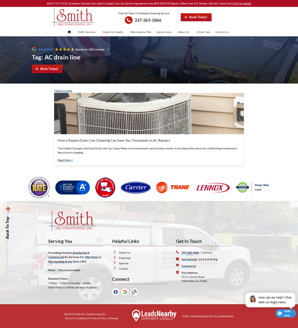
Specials (124, 263)
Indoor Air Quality (113, 31)
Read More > (65, 160)
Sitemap (113, 318)
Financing (124, 257)
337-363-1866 (148, 20)
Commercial (56, 257)
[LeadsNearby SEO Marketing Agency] (154, 316)
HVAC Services (87, 31)
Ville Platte (92, 257)
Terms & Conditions (76, 318)
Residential (80, 252)
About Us (183, 31)
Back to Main (64, 90)
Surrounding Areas (60, 261)
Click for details (241, 3)
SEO (210, 316)
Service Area (164, 31)
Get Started (189, 259)
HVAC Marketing (192, 316)
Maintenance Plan (141, 31)
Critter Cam (203, 31)
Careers (123, 268)
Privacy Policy (98, 318)
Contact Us (222, 31)
